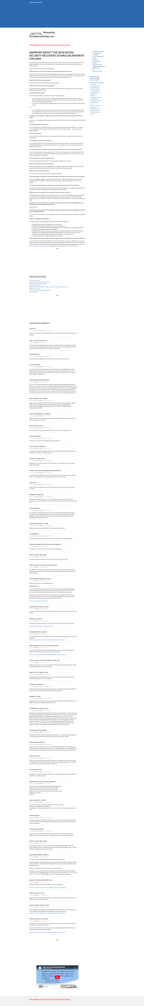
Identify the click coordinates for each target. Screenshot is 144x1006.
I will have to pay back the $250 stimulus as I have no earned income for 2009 (48, 287)
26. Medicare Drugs (95, 110)
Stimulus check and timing (38, 841)
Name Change (96, 61)
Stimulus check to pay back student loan (43, 565)
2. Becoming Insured (95, 86)
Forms (94, 58)
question (32, 328)
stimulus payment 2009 (35, 285)
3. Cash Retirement (94, 87)
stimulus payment (33, 291)
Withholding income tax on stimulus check (44, 645)
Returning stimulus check (38, 632)
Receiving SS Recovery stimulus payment (42, 781)
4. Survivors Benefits (95, 89)
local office (42, 665)
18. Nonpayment (94, 102)
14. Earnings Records (95, 97)
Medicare (95, 59)
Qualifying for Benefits (99, 66)
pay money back (34, 354)
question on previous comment (40, 414)
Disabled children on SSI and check (40, 880)
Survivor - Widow (97, 71)
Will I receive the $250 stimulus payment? (39, 290)
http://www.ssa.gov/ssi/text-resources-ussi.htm (41, 626)
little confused (34, 364)
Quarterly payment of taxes (38, 523)
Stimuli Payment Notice (37, 742)
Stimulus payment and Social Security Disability (45, 544)
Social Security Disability (37, 446)
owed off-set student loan (38, 672)
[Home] (36, 32)
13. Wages (92, 95)
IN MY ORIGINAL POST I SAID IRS (38, 398)
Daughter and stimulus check (39, 905)
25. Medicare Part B (95, 108)
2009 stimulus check (34, 280)
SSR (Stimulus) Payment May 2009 (37, 283)
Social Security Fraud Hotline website (40, 246)
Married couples (34, 696)
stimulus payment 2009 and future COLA (39, 282)
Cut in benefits (34, 534)
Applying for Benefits (98, 51)
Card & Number (97, 53)
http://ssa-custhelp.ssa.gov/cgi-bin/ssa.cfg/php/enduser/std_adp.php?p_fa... (47, 639)
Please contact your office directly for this (44, 660)
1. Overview (93, 84)
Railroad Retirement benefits (39, 855)
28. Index (92, 113)
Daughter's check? (35, 769)
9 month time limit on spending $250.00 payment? (45, 470)
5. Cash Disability (94, 90)
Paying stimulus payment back (39, 380)
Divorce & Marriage (98, 56)
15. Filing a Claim (94, 99)
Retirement (96, 68)
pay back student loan (36, 458)
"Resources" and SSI (35, 618)
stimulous (32, 482)
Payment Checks (97, 64)
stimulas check (34, 815)
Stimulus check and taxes (37, 554)
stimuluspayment (35, 436)
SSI (93, 69)
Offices (95, 63)
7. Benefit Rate (93, 94)
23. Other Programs (95, 105)
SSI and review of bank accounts (40, 578)
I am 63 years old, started (37, 800)
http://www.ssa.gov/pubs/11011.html (38, 601)
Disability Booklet (94, 76)
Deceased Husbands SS (36, 684)
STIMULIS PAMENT (34, 508)
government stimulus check (38, 708)
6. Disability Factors (95, 92)
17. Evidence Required (95, 100)
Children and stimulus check (39, 606)
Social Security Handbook (96, 82)
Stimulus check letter (36, 893)
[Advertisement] (72, 16)
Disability (95, 54)
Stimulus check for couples (38, 919)
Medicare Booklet (94, 78)
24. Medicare (93, 107)
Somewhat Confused (36, 494)
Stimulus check (34, 756)
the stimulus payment (36, 829)
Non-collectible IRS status (38, 340)
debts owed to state (36, 425)
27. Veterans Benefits (95, 112)
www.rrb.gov (70, 872)
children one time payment (38, 730)
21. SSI (91, 104)
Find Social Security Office (35, 2)
